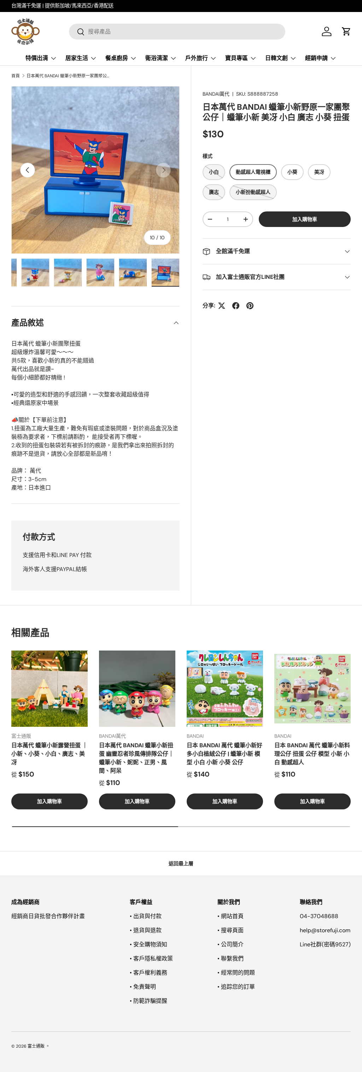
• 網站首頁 (230, 916)
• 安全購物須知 (148, 944)
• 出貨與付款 (146, 916)
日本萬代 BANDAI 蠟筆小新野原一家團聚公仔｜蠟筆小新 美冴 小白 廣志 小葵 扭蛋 (69, 76)
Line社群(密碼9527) (325, 944)
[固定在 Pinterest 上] (250, 306)
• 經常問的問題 (236, 972)
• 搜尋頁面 (230, 930)
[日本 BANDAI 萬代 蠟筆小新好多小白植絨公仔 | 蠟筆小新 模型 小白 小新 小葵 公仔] (225, 689)
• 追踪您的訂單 (236, 986)
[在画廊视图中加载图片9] (133, 272)
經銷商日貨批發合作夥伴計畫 (48, 916)
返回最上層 (181, 863)
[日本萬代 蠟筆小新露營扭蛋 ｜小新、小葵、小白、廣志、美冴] (49, 689)
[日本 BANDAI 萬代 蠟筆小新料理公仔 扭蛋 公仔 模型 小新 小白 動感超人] (312, 689)
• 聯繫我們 (230, 958)
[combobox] (177, 32)
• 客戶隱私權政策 (151, 958)
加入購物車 (304, 219)
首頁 (15, 76)
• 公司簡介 (230, 944)
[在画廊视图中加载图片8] (100, 272)
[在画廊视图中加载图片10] (165, 272)
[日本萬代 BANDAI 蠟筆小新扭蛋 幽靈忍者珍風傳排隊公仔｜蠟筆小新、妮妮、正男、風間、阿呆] (137, 689)
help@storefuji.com (325, 930)
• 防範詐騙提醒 (148, 1001)
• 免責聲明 (143, 986)
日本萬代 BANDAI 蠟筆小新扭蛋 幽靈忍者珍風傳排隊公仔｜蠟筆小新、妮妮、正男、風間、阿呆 (136, 758)
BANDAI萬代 (216, 94)
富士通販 (36, 1046)
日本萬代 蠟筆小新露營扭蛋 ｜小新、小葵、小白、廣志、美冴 (49, 754)
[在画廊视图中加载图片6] (35, 272)
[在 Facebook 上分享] (236, 306)
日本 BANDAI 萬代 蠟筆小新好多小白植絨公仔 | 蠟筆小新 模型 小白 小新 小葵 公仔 (224, 754)
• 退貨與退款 (146, 930)
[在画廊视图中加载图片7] (68, 272)
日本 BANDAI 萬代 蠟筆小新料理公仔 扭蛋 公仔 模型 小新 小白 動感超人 (312, 754)
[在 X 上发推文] (222, 306)
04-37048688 (319, 916)
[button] (346, 31)
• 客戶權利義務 (148, 972)
